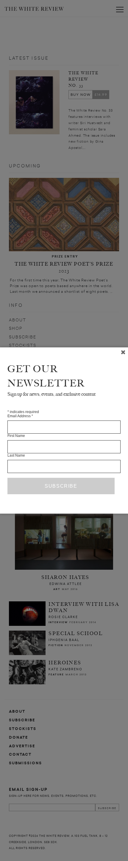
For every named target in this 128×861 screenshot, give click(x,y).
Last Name (16, 455)
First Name (16, 436)
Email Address (20, 416)
